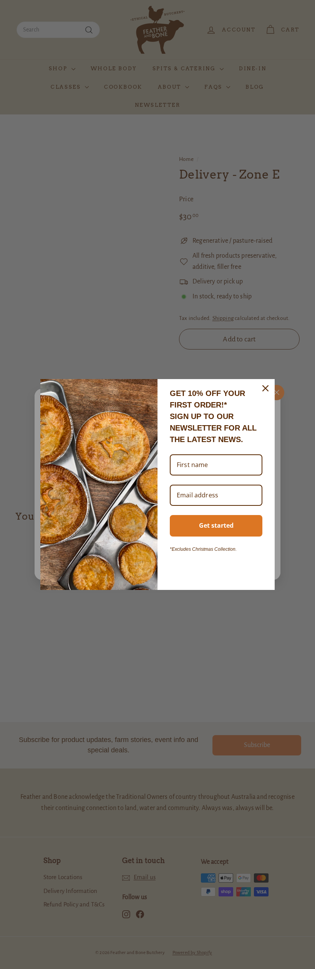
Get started (216, 525)
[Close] (265, 388)
